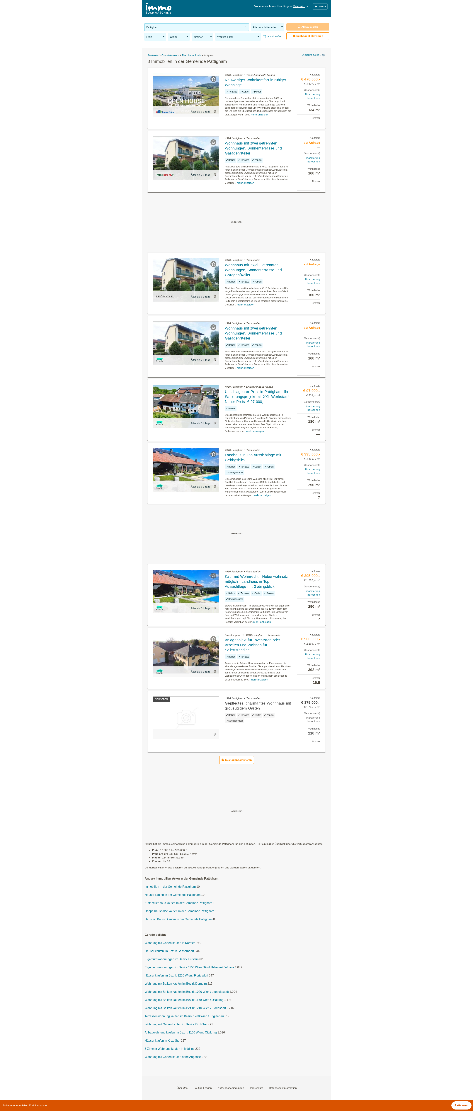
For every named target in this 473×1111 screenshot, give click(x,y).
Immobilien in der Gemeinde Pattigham (170, 886)
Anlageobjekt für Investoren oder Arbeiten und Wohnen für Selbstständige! (252, 645)
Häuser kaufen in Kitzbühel (162, 1040)
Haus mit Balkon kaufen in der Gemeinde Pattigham (178, 919)
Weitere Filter (225, 36)
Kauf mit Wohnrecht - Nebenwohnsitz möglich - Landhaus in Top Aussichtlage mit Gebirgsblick (256, 581)
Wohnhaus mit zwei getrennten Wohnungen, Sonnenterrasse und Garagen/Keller (253, 148)
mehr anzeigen (259, 114)
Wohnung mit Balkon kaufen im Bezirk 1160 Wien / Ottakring (184, 1000)
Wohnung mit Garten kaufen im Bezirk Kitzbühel (176, 1024)
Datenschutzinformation (283, 1087)
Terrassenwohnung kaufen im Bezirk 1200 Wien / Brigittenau (184, 1016)
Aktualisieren (309, 26)
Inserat (322, 6)
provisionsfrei (273, 36)
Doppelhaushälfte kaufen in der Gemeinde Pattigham (179, 911)
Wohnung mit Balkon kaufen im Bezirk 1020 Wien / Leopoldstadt (187, 992)
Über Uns (182, 1087)
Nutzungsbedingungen (231, 1087)
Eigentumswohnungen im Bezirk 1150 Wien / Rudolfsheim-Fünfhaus (189, 967)
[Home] (158, 9)
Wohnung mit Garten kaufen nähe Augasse (173, 1057)
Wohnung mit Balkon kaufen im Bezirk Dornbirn (176, 983)
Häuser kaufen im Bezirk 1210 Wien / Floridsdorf (176, 975)
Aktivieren (461, 1105)
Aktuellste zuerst (310, 55)
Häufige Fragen (202, 1087)
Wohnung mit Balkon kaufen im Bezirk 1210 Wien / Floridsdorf (185, 1008)
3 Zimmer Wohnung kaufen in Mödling (170, 1049)
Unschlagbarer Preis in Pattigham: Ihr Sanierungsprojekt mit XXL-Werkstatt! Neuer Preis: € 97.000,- (257, 397)
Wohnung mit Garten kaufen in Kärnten (170, 943)
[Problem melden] (214, 111)
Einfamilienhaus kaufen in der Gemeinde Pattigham (178, 903)
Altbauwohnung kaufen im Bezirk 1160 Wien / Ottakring (181, 1032)
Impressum (256, 1087)
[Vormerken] (213, 79)
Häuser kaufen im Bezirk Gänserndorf (169, 951)
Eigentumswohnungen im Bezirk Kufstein (172, 959)
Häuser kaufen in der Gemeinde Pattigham (172, 895)
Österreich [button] (299, 6)
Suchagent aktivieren (309, 35)
